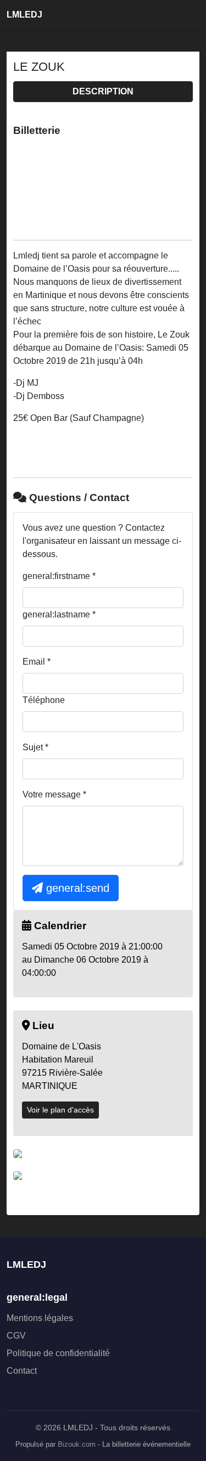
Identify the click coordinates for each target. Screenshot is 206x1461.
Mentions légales (40, 1318)
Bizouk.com (77, 1444)
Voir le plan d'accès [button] (60, 1109)
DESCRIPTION (103, 91)
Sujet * (35, 747)
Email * (37, 661)
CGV (16, 1335)
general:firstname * (59, 576)
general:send (76, 888)
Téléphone (44, 700)
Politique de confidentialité (58, 1353)
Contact (22, 1370)
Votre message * (54, 794)
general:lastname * (59, 614)
